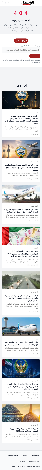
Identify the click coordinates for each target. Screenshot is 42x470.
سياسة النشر (35, 455)
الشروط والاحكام (34, 461)
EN (3, 3)
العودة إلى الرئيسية (21, 41)
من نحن (25, 455)
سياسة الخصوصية (13, 455)
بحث (34, 56)
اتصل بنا (22, 461)
